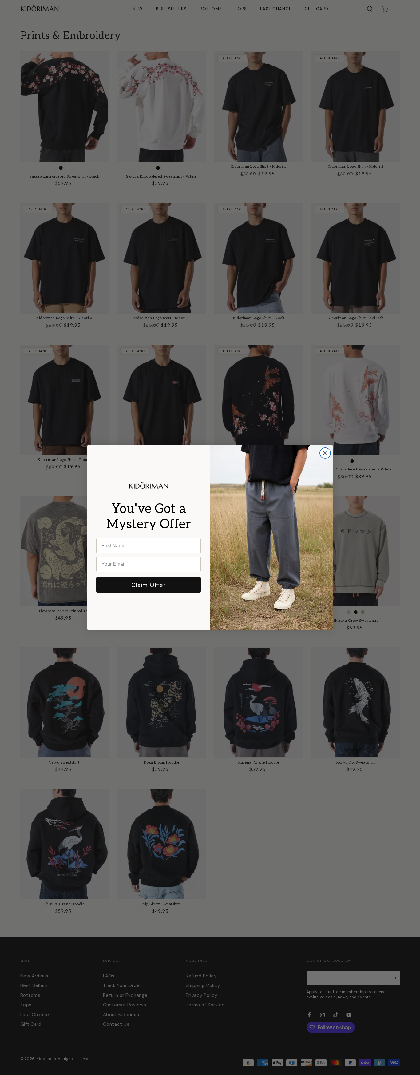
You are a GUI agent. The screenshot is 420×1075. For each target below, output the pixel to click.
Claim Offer (148, 585)
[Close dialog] (325, 453)
